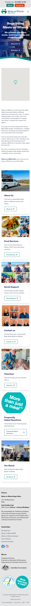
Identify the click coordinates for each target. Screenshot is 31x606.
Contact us (10, 342)
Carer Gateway (6, 539)
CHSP (27, 602)
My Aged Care (5, 530)
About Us (14, 44)
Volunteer (14, 50)
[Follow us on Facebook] (3, 546)
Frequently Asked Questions (12, 432)
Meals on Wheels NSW (8, 533)
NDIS (23, 602)
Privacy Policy (17, 602)
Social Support (11, 298)
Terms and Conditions (7, 602)
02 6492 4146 (20, 2)
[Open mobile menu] (28, 11)
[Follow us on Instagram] (7, 546)
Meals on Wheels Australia (9, 536)
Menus (10, 5)
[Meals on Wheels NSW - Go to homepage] (12, 11)
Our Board (9, 477)
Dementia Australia (7, 541)
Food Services (10, 255)
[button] (15, 82)
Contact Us (19, 5)
